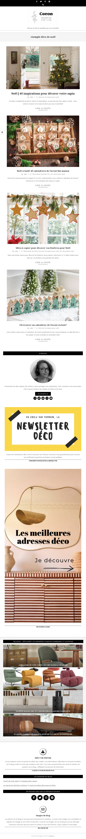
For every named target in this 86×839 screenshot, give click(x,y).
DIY (48, 174)
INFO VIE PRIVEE (43, 758)
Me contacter (43, 828)
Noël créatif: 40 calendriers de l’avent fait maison (43, 171)
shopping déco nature (29, 781)
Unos (40, 836)
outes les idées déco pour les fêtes (43, 785)
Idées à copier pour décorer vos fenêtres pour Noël (43, 248)
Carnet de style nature (11, 781)
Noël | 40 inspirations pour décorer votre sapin (43, 93)
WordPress (51, 836)
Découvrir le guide (43, 627)
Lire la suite (43, 108)
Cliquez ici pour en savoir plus (43, 770)
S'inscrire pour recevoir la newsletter (43, 461)
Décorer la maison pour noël (48, 97)
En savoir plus (43, 394)
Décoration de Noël (39, 174)
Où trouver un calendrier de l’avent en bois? (43, 325)
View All (80, 738)
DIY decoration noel (58, 174)
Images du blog (43, 815)
